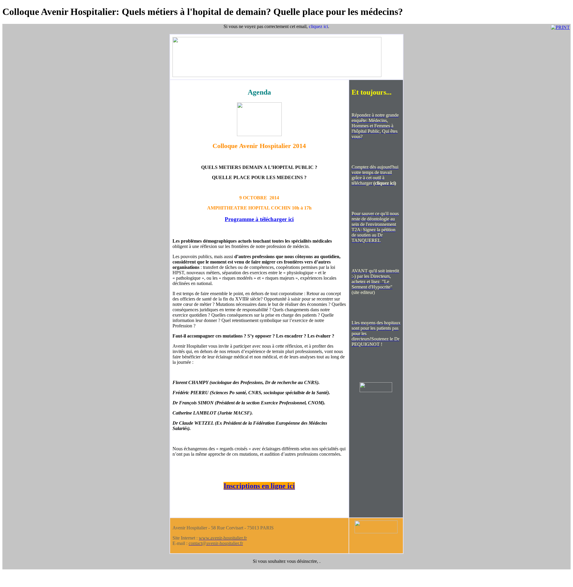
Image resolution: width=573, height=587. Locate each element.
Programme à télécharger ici (259, 219)
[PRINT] (560, 27)
